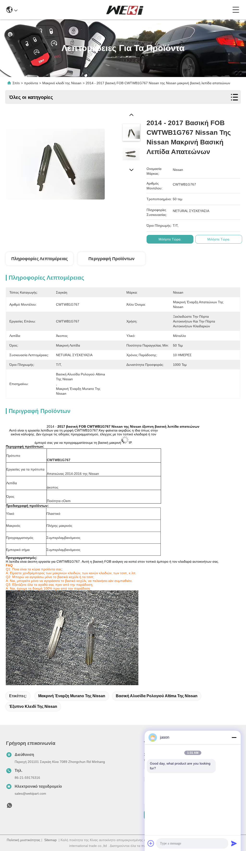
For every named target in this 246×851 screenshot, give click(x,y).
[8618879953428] (9, 807)
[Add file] (151, 843)
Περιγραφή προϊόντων (111, 258)
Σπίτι (16, 83)
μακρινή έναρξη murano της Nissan (71, 696)
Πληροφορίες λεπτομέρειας (39, 258)
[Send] (234, 843)
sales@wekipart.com (30, 793)
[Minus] (234, 737)
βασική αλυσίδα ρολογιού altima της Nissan (156, 696)
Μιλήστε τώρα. (170, 239)
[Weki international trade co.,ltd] (125, 10)
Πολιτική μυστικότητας (23, 840)
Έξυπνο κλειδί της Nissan (33, 706)
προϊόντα (31, 83)
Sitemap (50, 840)
